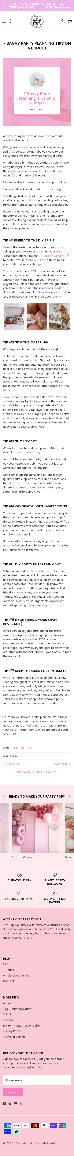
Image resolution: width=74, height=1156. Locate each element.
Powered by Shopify (45, 1143)
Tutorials (8, 970)
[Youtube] (15, 1103)
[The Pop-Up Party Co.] (37, 21)
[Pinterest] (21, 1103)
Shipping (8, 1014)
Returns (8, 1020)
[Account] (61, 21)
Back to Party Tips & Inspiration (37, 772)
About (7, 1003)
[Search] (12, 21)
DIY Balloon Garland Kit (53, 256)
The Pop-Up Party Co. (23, 1143)
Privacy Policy (12, 1031)
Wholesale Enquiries (16, 975)
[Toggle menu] (4, 21)
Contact (8, 981)
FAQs (6, 964)
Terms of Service (14, 1037)
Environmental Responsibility (22, 1025)
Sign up (13, 1091)
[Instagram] (10, 1103)
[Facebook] (4, 1103)
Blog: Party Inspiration (17, 1009)
